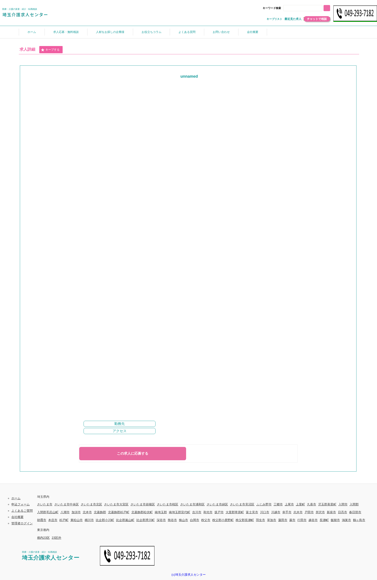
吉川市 (196, 512)
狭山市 (183, 520)
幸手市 (286, 512)
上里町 (300, 504)
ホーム (31, 32)
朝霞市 (41, 520)
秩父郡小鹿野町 (223, 520)
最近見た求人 (293, 19)
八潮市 (65, 512)
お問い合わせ (221, 32)
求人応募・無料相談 (66, 32)
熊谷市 (172, 520)
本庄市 (52, 520)
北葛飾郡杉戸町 (118, 512)
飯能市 (335, 520)
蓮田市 (282, 520)
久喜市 (311, 504)
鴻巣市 (346, 520)
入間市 (343, 504)
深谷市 (161, 520)
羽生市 (260, 520)
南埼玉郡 (161, 512)
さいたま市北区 (91, 504)
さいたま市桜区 (167, 504)
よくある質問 (186, 32)
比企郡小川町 (105, 520)
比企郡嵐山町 (125, 520)
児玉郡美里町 (327, 504)
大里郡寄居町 (235, 512)
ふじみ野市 (264, 504)
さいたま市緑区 (217, 504)
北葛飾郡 (100, 512)
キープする (52, 49)
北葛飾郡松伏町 (142, 512)
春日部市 (355, 512)
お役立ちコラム (151, 32)
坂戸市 (219, 512)
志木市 (298, 512)
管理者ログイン (22, 523)
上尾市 (289, 504)
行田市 (302, 520)
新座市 (331, 512)
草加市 (271, 520)
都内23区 (43, 537)
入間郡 (354, 504)
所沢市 (320, 512)
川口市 (264, 512)
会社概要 (252, 32)
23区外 (56, 537)
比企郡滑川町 (145, 520)
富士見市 (252, 512)
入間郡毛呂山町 (47, 512)
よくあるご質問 (22, 510)
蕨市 (292, 520)
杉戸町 (64, 520)
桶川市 (89, 520)
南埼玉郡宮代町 (179, 512)
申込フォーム (20, 504)
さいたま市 (44, 504)
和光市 (207, 512)
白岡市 (194, 520)
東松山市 (76, 520)
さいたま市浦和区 (192, 504)
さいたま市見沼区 (242, 504)
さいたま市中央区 (66, 504)
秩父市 (205, 520)
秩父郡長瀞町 (245, 520)
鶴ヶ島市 (359, 520)
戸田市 (309, 512)
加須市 (76, 512)
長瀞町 (324, 520)
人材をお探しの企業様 (110, 32)
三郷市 (278, 504)
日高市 (342, 512)
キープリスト (274, 19)
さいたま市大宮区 (116, 504)
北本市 (87, 512)
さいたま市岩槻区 (142, 504)
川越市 (275, 512)
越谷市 (313, 520)
